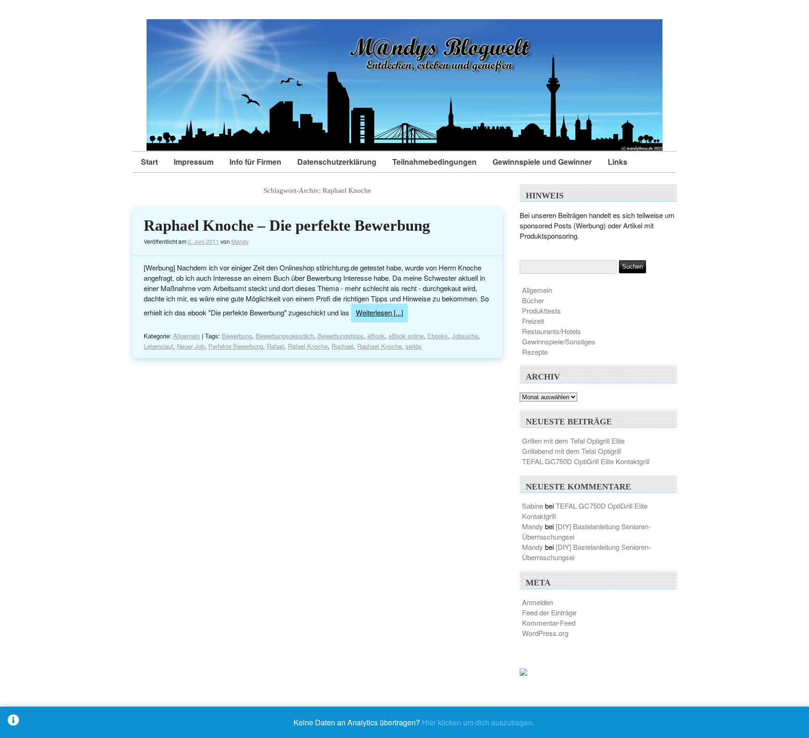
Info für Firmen (255, 161)
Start (149, 161)
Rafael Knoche (308, 346)
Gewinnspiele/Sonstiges (559, 341)
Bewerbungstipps (340, 335)
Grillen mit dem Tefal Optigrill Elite (573, 441)
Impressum (193, 161)
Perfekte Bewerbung (235, 346)
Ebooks (437, 335)
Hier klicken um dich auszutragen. (478, 722)
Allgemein (186, 335)
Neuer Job (191, 346)
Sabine (532, 506)
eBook (376, 335)
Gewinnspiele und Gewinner (542, 161)
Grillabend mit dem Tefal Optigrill (571, 451)
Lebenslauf (158, 346)
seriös (413, 346)
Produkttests (541, 310)
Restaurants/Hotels (551, 331)
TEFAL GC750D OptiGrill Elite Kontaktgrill (585, 461)
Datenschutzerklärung (336, 161)
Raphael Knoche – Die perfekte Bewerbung (287, 225)
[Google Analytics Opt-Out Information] (13, 722)
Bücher (533, 300)
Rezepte (535, 352)
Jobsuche (465, 335)
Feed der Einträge (549, 612)
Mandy (240, 241)
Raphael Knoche (379, 346)
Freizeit (533, 321)
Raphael (342, 346)
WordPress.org (545, 633)
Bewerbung (237, 335)
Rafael (275, 346)
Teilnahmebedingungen (434, 161)
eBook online (406, 335)
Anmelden (537, 602)
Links (617, 161)
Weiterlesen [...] (379, 312)
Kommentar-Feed (548, 623)
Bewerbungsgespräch (285, 335)
